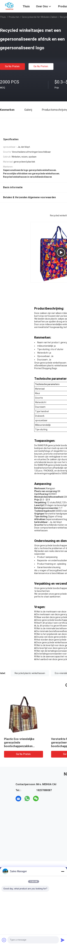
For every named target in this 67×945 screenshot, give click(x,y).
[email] (18, 798)
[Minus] (63, 871)
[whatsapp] (27, 798)
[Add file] (4, 940)
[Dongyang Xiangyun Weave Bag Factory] (9, 6)
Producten (14, 17)
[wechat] (36, 798)
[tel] (44, 798)
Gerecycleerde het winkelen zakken (39, 17)
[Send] (62, 940)
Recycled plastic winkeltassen (30, 673)
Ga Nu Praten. (12, 66)
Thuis (3, 17)
